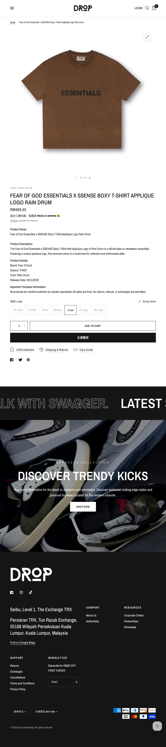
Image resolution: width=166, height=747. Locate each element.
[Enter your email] (76, 682)
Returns (14, 665)
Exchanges (16, 671)
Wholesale (130, 627)
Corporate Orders (134, 615)
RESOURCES (133, 607)
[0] (153, 8)
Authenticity (92, 621)
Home (12, 22)
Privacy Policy (18, 689)
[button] (83, 507)
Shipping (14, 220)
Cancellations (17, 677)
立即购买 (83, 337)
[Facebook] (14, 592)
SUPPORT (16, 657)
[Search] (147, 8)
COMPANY (93, 607)
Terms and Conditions (22, 683)
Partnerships (131, 621)
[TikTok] (33, 592)
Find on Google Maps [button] (22, 642)
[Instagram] (24, 592)
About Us (91, 615)
